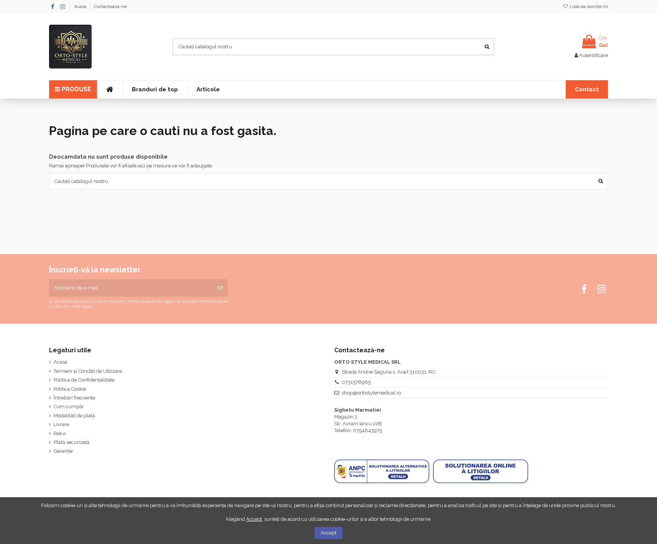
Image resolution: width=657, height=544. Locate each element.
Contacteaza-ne (110, 6)
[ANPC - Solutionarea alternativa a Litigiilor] (381, 471)
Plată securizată (71, 442)
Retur (60, 433)
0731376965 (356, 382)
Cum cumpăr (69, 406)
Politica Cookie (70, 389)
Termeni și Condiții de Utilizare (88, 371)
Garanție (63, 451)
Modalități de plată (74, 415)
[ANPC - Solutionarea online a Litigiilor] (480, 471)
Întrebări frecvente (74, 398)
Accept (328, 533)
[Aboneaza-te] (220, 288)
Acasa (80, 6)
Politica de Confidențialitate (84, 380)
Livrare (61, 424)
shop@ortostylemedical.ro (371, 393)
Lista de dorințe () (588, 6)
